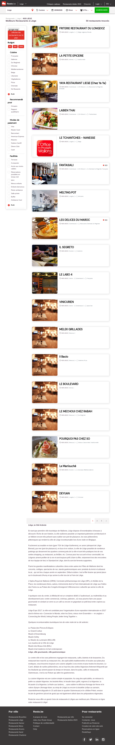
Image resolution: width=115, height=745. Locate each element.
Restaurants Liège (16, 720)
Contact (36, 726)
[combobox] (99, 4)
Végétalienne (15, 79)
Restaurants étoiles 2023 (67, 720)
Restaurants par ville (66, 717)
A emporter (15, 163)
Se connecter (87, 717)
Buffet (13, 197)
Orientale (14, 86)
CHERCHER (102, 10)
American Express (17, 136)
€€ (10, 46)
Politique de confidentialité (43, 723)
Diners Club (15, 146)
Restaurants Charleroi (17, 735)
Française (14, 56)
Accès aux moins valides (17, 167)
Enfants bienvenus (17, 187)
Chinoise (14, 66)
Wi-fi (12, 180)
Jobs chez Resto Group (42, 720)
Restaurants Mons (16, 726)
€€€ (15, 46)
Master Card (15, 130)
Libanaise (14, 76)
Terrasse (14, 160)
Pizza (13, 82)
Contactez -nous (88, 720)
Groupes (14, 106)
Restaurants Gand (16, 732)
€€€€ (21, 46)
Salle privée (15, 193)
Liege (22, 4)
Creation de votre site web (92, 726)
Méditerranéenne (17, 69)
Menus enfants (16, 183)
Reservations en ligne (90, 729)
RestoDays (86, 732)
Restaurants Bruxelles (17, 717)
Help (35, 729)
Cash (13, 150)
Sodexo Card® (16, 143)
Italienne (14, 59)
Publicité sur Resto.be (91, 723)
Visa (12, 126)
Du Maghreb (15, 62)
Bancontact (15, 133)
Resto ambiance (17, 190)
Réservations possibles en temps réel (15, 174)
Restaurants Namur (16, 723)
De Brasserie (15, 89)
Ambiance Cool (16, 200)
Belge (13, 72)
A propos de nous (40, 717)
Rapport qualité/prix (15, 110)
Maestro (14, 140)
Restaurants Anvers (16, 729)
